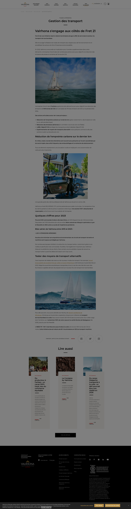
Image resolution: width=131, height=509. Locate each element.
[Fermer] (128, 505)
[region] (65, 505)
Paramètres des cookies (87, 505)
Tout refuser (99, 505)
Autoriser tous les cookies (112, 505)
